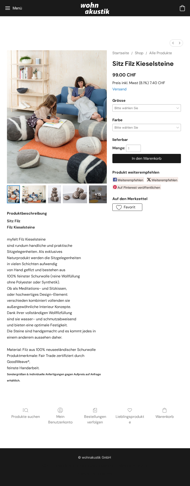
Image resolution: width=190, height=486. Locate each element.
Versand (119, 89)
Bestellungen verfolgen (95, 419)
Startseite (120, 53)
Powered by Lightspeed (95, 474)
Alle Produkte (160, 53)
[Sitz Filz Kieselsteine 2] (54, 194)
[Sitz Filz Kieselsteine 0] (13, 194)
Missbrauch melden (134, 465)
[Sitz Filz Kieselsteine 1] (34, 194)
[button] (95, 8)
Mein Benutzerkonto (60, 419)
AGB (44, 465)
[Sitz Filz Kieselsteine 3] (75, 194)
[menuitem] (173, 43)
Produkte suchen (25, 416)
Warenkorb (164, 416)
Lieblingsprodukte (130, 419)
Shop (139, 53)
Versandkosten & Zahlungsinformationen (83, 465)
